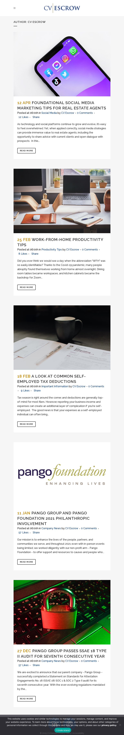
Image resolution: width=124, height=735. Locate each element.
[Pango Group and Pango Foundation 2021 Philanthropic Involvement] (62, 474)
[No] (120, 724)
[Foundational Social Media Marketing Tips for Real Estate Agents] (62, 64)
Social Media (49, 112)
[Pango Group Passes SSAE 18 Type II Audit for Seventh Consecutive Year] (62, 612)
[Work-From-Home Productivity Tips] (62, 201)
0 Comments (85, 112)
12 (23, 117)
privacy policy (109, 725)
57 (24, 532)
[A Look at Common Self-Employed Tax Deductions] (62, 337)
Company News (51, 528)
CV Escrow (67, 112)
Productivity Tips (51, 249)
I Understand (63, 730)
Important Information (54, 386)
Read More (26, 151)
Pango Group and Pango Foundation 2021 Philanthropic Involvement (53, 518)
